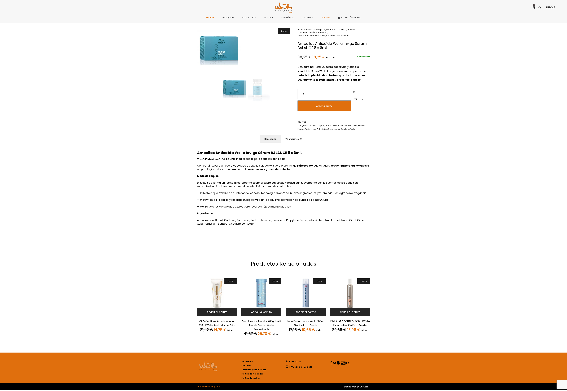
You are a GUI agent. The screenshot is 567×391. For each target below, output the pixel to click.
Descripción (270, 139)
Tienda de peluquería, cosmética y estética (325, 29)
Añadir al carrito (324, 105)
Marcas (301, 129)
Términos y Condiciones (253, 369)
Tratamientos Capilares (339, 129)
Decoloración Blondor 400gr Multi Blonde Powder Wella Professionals (261, 325)
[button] (354, 92)
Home (300, 29)
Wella (352, 129)
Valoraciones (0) (294, 139)
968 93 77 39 (295, 361)
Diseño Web (350, 386)
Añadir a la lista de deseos (356, 99)
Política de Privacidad (252, 374)
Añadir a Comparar (362, 99)
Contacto (246, 365)
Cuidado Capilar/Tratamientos (312, 32)
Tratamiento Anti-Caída (316, 129)
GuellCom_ (364, 386)
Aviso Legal (247, 361)
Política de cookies (250, 378)
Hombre (351, 29)
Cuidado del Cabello (347, 125)
